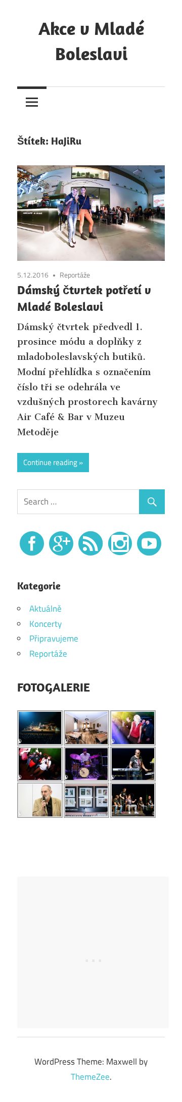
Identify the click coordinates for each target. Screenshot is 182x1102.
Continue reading (50, 462)
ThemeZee (90, 1076)
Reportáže (75, 274)
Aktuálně (45, 608)
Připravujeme (53, 638)
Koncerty (45, 623)
